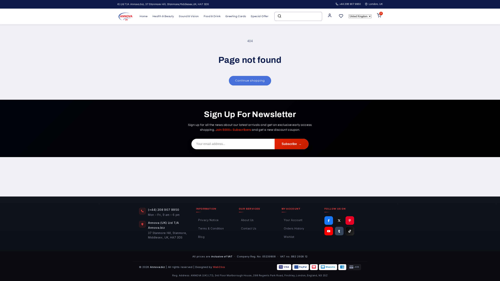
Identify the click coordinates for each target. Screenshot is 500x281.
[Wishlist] (341, 16)
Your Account (293, 220)
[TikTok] (350, 231)
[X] (339, 220)
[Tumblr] (339, 231)
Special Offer (259, 16)
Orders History (294, 228)
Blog (201, 236)
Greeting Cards (235, 16)
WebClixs (219, 267)
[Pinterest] (350, 220)
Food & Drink (212, 16)
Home (144, 16)
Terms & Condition (211, 228)
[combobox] (298, 16)
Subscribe (292, 144)
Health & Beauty (163, 16)
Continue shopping (250, 80)
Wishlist (289, 236)
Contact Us (248, 228)
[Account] (329, 16)
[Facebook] (328, 220)
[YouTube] (328, 231)
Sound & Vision (189, 16)
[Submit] (279, 16)
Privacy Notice (208, 220)
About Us (247, 220)
